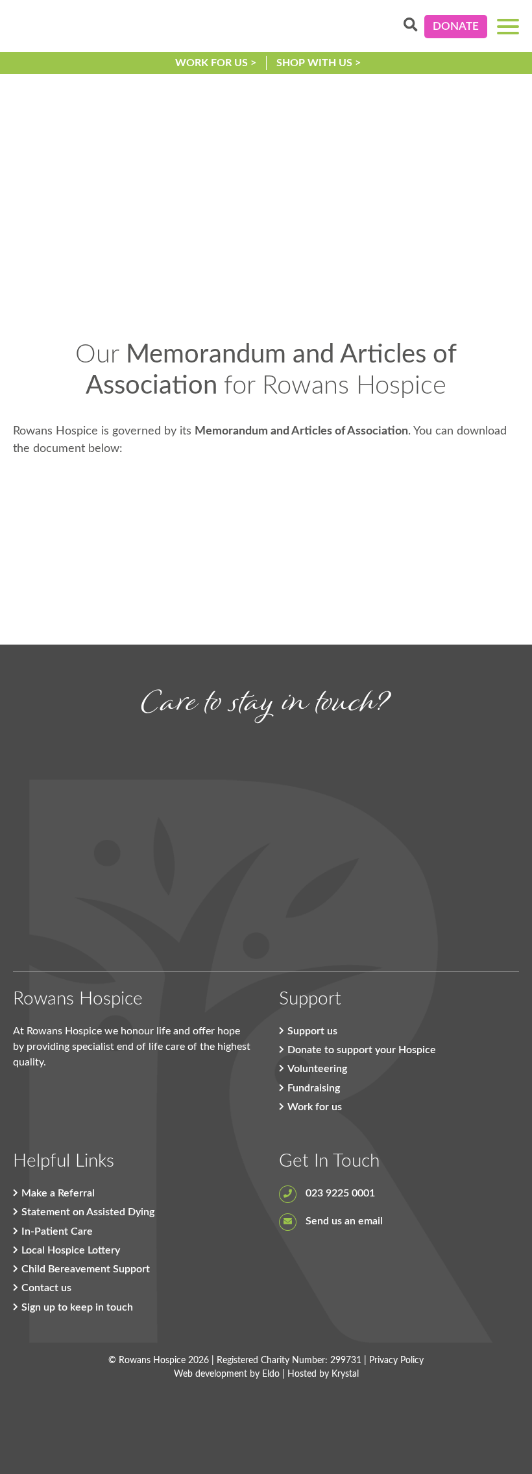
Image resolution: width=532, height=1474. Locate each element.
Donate (456, 26)
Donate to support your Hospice (361, 1050)
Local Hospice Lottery (70, 1250)
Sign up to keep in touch (77, 1307)
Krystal (345, 1374)
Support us (312, 1031)
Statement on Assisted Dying (87, 1212)
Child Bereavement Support (85, 1269)
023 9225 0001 (339, 1193)
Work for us (314, 1107)
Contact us (46, 1288)
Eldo (271, 1374)
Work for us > (215, 63)
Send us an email (343, 1221)
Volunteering (317, 1069)
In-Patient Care (57, 1231)
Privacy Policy (396, 1360)
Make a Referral (58, 1193)
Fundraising (313, 1088)
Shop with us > (318, 63)
